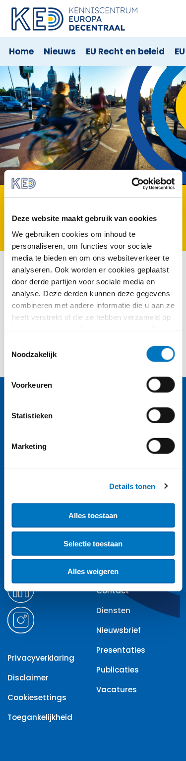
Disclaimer (28, 677)
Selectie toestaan (93, 543)
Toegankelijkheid (39, 717)
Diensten (113, 610)
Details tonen (132, 486)
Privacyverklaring (40, 658)
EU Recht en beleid (125, 51)
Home (21, 51)
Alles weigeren (93, 571)
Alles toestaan (93, 515)
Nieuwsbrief (118, 630)
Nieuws (60, 51)
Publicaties (117, 670)
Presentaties (120, 650)
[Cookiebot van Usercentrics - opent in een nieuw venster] (132, 183)
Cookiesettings (36, 697)
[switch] (160, 385)
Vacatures (116, 689)
